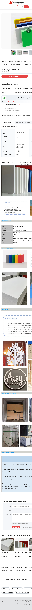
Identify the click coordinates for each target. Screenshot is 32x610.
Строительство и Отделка (12, 10)
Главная (3, 10)
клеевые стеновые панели (7, 567)
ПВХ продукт (6, 588)
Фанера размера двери (20, 570)
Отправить (16, 527)
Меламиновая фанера (7, 570)
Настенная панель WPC (20, 573)
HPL (30, 573)
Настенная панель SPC (7, 573)
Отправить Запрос (14, 76)
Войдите (4, 115)
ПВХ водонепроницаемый (22, 592)
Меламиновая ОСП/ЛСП (21, 567)
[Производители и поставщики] (16, 2)
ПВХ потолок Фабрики (8, 592)
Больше (3, 595)
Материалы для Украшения (25, 10)
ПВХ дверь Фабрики (16, 588)
